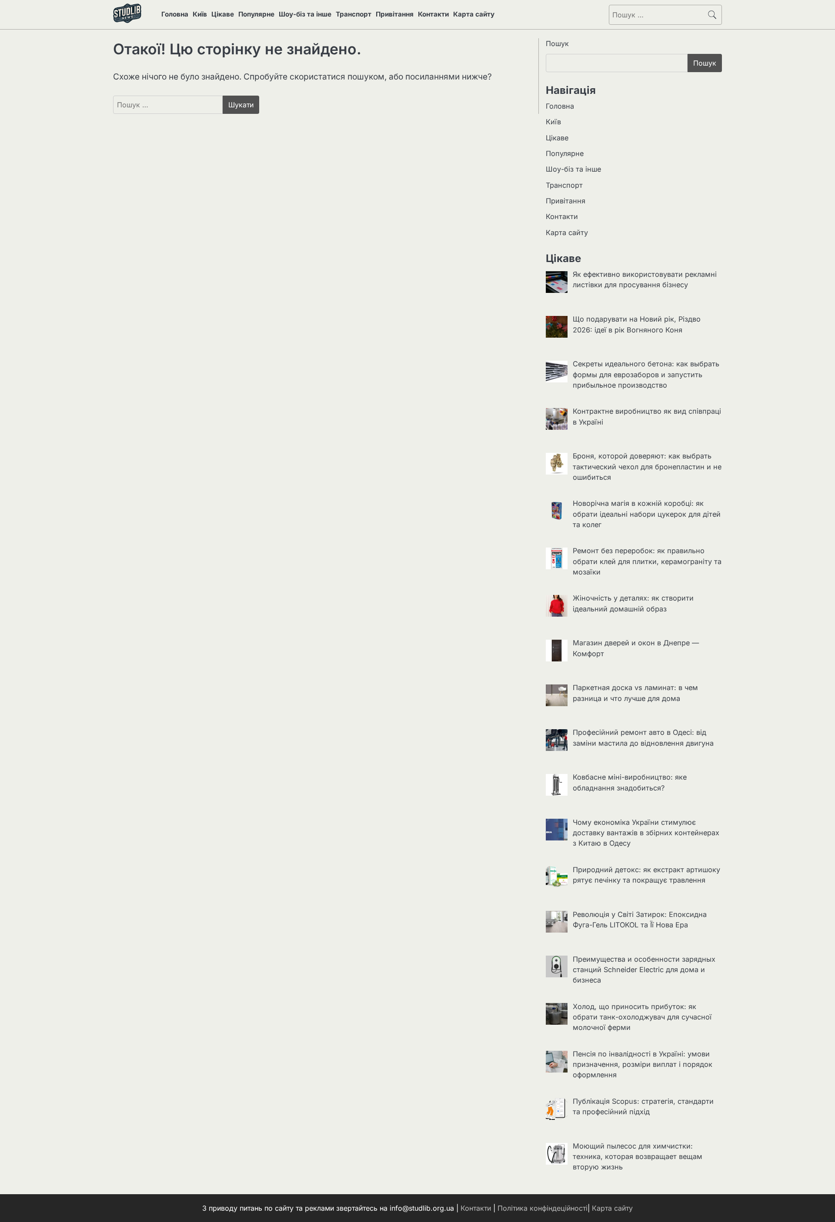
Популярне (256, 14)
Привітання (395, 14)
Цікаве (222, 14)
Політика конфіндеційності (543, 1208)
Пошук (557, 43)
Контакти (433, 14)
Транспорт (353, 14)
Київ (200, 14)
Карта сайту (473, 14)
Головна (174, 14)
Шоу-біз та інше (305, 14)
